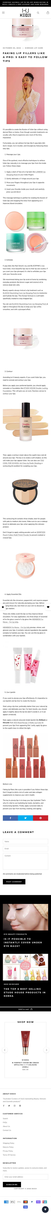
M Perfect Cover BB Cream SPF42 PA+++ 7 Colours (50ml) (25, 1065)
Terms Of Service (9, 1155)
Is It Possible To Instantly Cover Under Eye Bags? (23, 942)
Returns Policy (8, 1147)
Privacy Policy (8, 1151)
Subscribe (12, 1184)
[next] (46, 1050)
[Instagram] (14, 1105)
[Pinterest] (20, 1105)
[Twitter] (9, 1105)
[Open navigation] (3, 13)
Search (5, 1118)
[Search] (38, 13)
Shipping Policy (8, 1143)
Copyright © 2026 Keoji (25, 1188)
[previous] (4, 1050)
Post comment (14, 882)
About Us (6, 1126)
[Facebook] (4, 1105)
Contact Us (7, 1130)
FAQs (5, 1122)
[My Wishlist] (43, 12)
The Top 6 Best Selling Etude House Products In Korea (25, 992)
